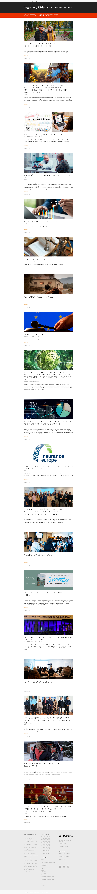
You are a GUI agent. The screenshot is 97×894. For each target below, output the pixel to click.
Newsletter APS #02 (45, 838)
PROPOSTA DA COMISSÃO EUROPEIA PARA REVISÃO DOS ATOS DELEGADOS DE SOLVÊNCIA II (47, 422)
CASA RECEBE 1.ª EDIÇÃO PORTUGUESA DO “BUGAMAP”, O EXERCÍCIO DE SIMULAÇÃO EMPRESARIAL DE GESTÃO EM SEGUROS (43, 511)
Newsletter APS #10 (45, 850)
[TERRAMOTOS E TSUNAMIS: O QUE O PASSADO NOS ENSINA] (48, 580)
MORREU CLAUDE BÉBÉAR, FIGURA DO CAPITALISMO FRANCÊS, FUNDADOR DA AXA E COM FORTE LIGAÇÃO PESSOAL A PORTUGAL (48, 808)
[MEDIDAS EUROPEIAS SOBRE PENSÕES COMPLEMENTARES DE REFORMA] (48, 31)
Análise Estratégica (45, 861)
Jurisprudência (44, 874)
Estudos (43, 868)
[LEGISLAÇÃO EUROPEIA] (48, 322)
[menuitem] (58, 7)
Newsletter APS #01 (45, 836)
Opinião (25, 179)
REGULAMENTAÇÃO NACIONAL (38, 297)
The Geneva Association (64, 856)
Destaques (26, 47)
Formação (43, 871)
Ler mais (26, 55)
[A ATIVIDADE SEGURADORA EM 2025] (48, 209)
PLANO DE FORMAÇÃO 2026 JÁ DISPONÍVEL (44, 134)
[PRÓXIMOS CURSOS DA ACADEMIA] (48, 542)
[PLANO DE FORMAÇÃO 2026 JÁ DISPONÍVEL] (48, 122)
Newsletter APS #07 (45, 845)
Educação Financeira (45, 867)
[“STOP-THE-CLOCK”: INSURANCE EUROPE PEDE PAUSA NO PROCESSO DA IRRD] (48, 454)
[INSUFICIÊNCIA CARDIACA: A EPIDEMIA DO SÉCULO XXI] (48, 163)
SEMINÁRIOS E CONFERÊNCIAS (38, 682)
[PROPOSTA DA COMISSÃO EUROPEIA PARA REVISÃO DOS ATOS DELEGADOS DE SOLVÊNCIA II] (48, 409)
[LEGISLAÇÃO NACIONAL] (48, 246)
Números (25, 223)
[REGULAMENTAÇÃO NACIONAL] (48, 284)
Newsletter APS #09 (45, 848)
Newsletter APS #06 (45, 844)
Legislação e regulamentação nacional (31, 261)
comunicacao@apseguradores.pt (66, 844)
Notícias (25, 724)
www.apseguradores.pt (64, 846)
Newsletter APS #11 (45, 851)
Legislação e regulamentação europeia (31, 336)
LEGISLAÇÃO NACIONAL (35, 259)
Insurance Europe (63, 861)
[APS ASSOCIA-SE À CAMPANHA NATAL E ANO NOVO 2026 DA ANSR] (48, 751)
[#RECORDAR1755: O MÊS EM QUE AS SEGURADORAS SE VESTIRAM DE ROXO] (48, 625)
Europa (25, 470)
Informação (43, 873)
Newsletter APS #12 (45, 853)
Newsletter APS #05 (45, 842)
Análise (42, 859)
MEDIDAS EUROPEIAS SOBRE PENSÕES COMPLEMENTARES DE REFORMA (41, 44)
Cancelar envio (27, 871)
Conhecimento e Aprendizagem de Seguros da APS (33, 136)
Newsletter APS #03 (45, 839)
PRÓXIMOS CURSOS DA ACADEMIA (39, 555)
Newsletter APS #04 (45, 841)
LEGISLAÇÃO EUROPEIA (34, 334)
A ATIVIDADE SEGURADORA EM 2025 (40, 221)
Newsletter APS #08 (45, 847)
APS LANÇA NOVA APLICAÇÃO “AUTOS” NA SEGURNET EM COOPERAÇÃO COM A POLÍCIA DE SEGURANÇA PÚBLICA (48, 720)
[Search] (72, 7)
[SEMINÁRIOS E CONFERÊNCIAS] (48, 669)
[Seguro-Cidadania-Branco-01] (38, 7)
